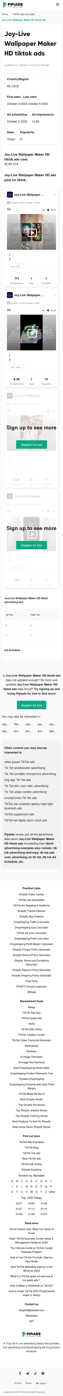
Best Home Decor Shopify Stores (31, 1127)
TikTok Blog (31, 1147)
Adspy (31, 1007)
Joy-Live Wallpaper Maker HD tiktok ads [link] (24, 19)
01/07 (44, 1214)
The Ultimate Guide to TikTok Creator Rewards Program (31, 1250)
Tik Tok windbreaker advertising (24, 768)
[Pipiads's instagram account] (42, 1373)
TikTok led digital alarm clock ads (25, 820)
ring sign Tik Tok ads (17, 780)
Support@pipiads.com (31, 1310)
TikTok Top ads (31, 1153)
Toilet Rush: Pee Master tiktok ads (20, 724)
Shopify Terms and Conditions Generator (31, 962)
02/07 (19, 1203)
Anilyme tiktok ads (20, 731)
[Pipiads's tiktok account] (35, 1373)
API (31, 1321)
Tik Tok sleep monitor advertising (25, 792)
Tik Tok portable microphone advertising (30, 774)
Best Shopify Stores (31, 1099)
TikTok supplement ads (19, 814)
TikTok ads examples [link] (24, 14)
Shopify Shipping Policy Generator (31, 975)
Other (51, 1192)
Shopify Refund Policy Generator (31, 955)
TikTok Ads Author (31, 1164)
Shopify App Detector (31, 916)
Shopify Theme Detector (31, 911)
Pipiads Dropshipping (31, 1079)
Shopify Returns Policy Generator (31, 970)
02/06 (31, 1203)
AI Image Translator (31, 1057)
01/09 (19, 1214)
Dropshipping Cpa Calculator (31, 927)
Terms (29, 1383)
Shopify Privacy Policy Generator (31, 949)
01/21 (19, 1209)
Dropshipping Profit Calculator (31, 938)
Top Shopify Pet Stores (31, 1105)
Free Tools (32, 981)
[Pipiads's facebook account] (20, 1373)
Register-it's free (31, 444)
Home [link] (5, 14)
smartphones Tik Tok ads (20, 798)
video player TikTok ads (19, 762)
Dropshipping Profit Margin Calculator (31, 944)
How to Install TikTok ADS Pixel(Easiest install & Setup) (31, 1293)
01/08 (31, 1214)
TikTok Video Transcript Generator (31, 1040)
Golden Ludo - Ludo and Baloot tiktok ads (55, 731)
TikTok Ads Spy (31, 1012)
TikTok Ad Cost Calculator (31, 933)
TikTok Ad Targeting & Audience (31, 905)
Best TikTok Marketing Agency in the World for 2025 (31, 1268)
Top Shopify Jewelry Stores (31, 1110)
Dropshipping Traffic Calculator (31, 922)
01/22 (44, 1203)
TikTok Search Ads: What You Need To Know (31, 1231)
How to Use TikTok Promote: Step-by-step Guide (31, 1259)
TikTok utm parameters (31, 900)
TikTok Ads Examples (31, 1142)
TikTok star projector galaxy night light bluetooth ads (28, 806)
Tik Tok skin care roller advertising (26, 786)
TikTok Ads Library (31, 1029)
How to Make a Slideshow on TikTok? (31, 1285)
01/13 (31, 1209)
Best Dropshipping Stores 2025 (31, 1068)
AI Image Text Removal (31, 1062)
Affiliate (31, 992)
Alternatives (31, 1046)
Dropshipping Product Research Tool (31, 1073)
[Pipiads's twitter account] (27, 1373)
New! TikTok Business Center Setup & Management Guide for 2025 (31, 1240)
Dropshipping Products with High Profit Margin (31, 1086)
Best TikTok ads (31, 1158)
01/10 (44, 1209)
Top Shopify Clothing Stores (32, 1116)
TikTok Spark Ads (31, 1018)
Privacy (17, 1383)
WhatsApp (31, 1315)
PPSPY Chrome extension (31, 986)
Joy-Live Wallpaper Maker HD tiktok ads (8, 724)
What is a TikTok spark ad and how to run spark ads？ (31, 1278)
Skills (31, 1023)
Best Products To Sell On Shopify (31, 1121)
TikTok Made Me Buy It (31, 1094)
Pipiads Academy (31, 1169)
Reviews (31, 1051)
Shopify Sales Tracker (31, 894)
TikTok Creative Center (31, 1035)
